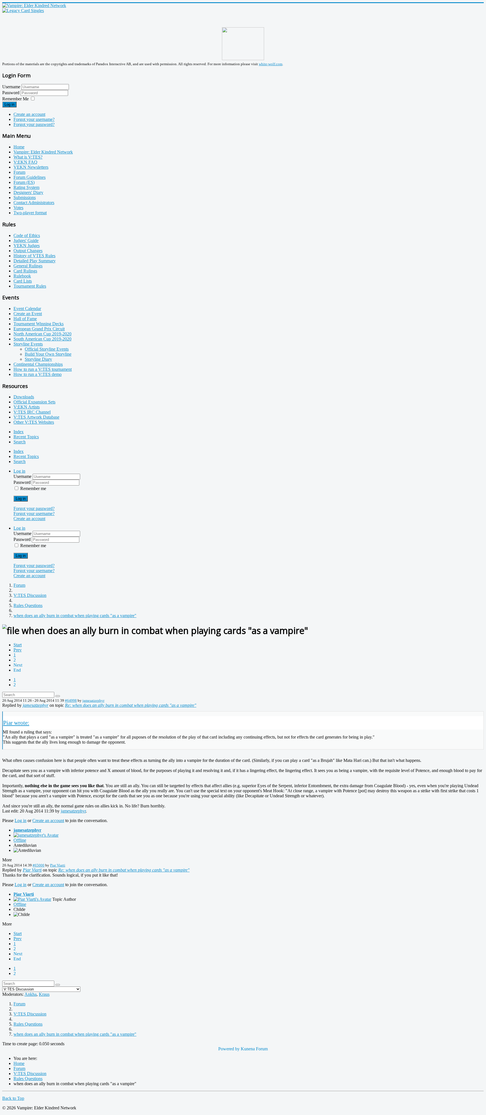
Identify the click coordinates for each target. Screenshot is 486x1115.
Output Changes (28, 250)
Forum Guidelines (30, 177)
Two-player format (30, 212)
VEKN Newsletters (31, 167)
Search (20, 441)
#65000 (38, 865)
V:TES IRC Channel (32, 412)
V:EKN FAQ (25, 162)
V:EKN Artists (27, 407)
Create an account (29, 114)
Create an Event (28, 313)
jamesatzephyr (93, 700)
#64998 (71, 700)
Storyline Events (28, 344)
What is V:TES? (28, 157)
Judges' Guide (26, 240)
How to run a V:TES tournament (43, 369)
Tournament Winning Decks (39, 323)
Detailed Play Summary (35, 260)
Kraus (44, 994)
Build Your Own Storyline (48, 354)
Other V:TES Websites (34, 422)
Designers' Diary (28, 192)
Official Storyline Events (47, 349)
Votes (18, 207)
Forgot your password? (34, 124)
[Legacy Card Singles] (23, 10)
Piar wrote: (16, 722)
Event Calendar (27, 308)
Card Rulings (25, 270)
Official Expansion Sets (34, 401)
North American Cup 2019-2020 (42, 333)
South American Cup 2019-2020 (42, 339)
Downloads (24, 396)
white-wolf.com (270, 64)
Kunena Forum (254, 1048)
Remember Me (15, 98)
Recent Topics (26, 436)
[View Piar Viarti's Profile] (32, 899)
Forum (19, 172)
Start (18, 644)
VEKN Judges (27, 245)
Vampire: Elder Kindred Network (43, 152)
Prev (18, 649)
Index (19, 431)
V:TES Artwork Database (36, 417)
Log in (9, 104)
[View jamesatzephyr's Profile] (36, 835)
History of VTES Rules (34, 255)
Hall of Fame (25, 318)
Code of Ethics (27, 235)
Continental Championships (38, 364)
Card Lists (23, 281)
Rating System (26, 187)
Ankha (30, 994)
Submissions (25, 197)
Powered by (229, 1048)
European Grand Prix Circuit (39, 328)
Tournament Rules (30, 286)
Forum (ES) (24, 182)
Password (11, 92)
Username (11, 86)
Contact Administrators (34, 202)
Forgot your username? (34, 119)
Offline (20, 840)
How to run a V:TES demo (38, 374)
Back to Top (13, 1098)
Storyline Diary (38, 359)
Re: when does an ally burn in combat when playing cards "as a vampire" (130, 705)
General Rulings (28, 265)
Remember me (33, 488)
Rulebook (22, 276)
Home (19, 147)
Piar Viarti (57, 865)
